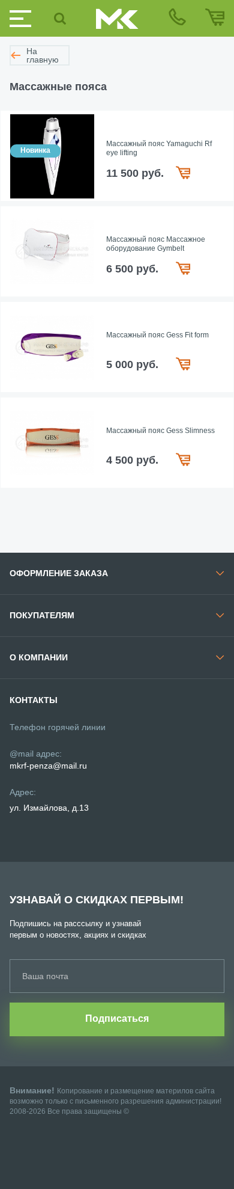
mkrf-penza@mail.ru (48, 765)
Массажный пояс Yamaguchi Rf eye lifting (159, 149)
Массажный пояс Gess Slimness (160, 430)
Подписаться (117, 1018)
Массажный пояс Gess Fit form (157, 335)
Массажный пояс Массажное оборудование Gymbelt (155, 244)
